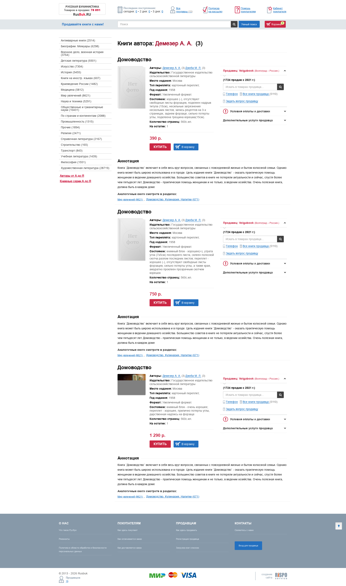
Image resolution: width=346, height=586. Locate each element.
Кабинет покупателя (279, 10)
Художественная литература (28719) (85, 168)
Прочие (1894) (70, 127)
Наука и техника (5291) (76, 101)
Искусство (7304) (72, 66)
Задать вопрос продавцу (242, 101)
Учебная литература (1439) (79, 156)
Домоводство (134, 59)
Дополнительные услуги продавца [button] (248, 120)
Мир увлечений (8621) (75, 95)
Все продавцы (184, 10)
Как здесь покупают (128, 530)
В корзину (188, 147)
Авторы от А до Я (72, 175)
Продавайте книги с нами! (83, 24)
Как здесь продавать (186, 530)
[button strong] (253, 70)
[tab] (253, 70)
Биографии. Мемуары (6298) (80, 46)
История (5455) (71, 72)
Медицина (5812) (72, 89)
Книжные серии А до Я (75, 181)
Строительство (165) (74, 144)
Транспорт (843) (71, 150)
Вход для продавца (248, 545)
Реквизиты (64, 539)
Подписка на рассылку (215, 10)
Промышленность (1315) (77, 121)
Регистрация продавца (187, 539)
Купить (160, 147)
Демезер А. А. (172, 67)
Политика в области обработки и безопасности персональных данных (83, 549)
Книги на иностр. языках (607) (80, 78)
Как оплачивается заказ (130, 539)
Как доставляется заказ (130, 547)
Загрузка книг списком (187, 547)
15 (67, 581)
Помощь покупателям (248, 10)
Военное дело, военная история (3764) (82, 53)
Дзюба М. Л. (193, 67)
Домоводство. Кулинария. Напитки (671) (172, 199)
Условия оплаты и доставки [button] (250, 111)
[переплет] (132, 394)
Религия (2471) (71, 133)
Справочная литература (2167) (81, 139)
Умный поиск (249, 24)
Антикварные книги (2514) (78, 40)
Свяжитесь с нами (244, 530)
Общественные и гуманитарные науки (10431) (82, 109)
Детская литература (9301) (78, 60)
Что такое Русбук (67, 530)
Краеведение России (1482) (79, 83)
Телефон (232, 93)
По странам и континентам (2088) (83, 115)
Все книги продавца (256, 93)
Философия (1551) (73, 162)
